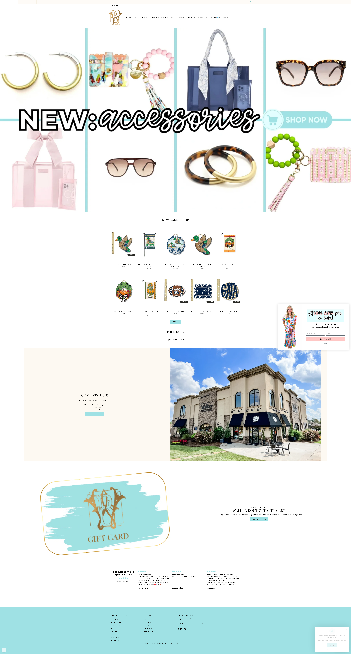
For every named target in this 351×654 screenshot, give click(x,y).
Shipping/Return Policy (118, 622)
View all (175, 322)
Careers (146, 625)
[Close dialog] (346, 306)
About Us (146, 619)
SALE (224, 17)
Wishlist (113, 634)
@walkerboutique (175, 339)
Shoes (181, 17)
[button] (187, 591)
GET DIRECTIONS (94, 414)
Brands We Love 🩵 (212, 17)
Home (200, 17)
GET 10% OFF (325, 339)
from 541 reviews (122, 582)
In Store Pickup (115, 625)
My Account (114, 628)
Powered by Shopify (175, 647)
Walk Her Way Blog (149, 628)
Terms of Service (116, 637)
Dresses (154, 17)
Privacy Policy (115, 640)
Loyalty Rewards (115, 631)
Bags (173, 17)
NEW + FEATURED (131, 17)
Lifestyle (190, 17)
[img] (124, 578)
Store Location (148, 631)
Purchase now (259, 519)
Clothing (144, 17)
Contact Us (114, 619)
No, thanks (325, 343)
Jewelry (164, 17)
